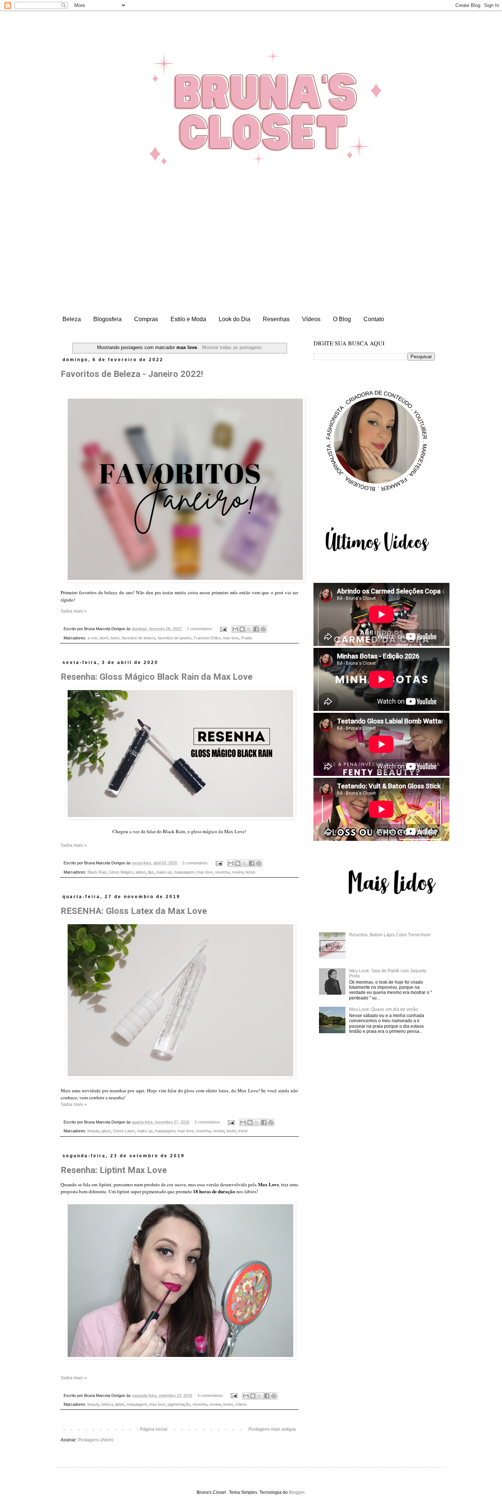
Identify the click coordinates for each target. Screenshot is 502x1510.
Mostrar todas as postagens (231, 347)
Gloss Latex (124, 1131)
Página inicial (153, 1429)
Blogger (296, 1492)
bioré (104, 638)
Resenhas (276, 319)
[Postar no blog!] (242, 629)
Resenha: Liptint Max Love (114, 1170)
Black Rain (97, 872)
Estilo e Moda (188, 319)
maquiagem (184, 872)
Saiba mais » (74, 611)
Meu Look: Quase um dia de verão (383, 1009)
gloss (106, 1131)
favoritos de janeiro (174, 638)
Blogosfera (107, 319)
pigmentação (179, 1404)
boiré (115, 638)
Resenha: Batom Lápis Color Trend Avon (390, 934)
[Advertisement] (251, 257)
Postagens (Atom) (96, 1439)
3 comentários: (196, 863)
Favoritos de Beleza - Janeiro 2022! (132, 374)
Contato (373, 319)
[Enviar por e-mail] (235, 629)
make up (164, 872)
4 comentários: (211, 1395)
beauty (93, 1131)
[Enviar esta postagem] (223, 629)
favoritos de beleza (138, 638)
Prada (246, 638)
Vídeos (311, 319)
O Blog (342, 319)
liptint (119, 1404)
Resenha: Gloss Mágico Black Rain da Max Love (156, 677)
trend (242, 1131)
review (237, 872)
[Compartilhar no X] (249, 629)
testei (250, 872)
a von (92, 638)
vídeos (241, 1404)
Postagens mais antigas (272, 1429)
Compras (146, 319)
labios (141, 872)
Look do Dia (234, 319)
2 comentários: (200, 629)
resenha (222, 872)
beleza (107, 1404)
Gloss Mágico (121, 872)
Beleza (71, 319)
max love (231, 638)
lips (151, 872)
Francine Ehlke (207, 638)
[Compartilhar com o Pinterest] (263, 629)
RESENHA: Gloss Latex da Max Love (134, 911)
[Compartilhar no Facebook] (256, 629)
